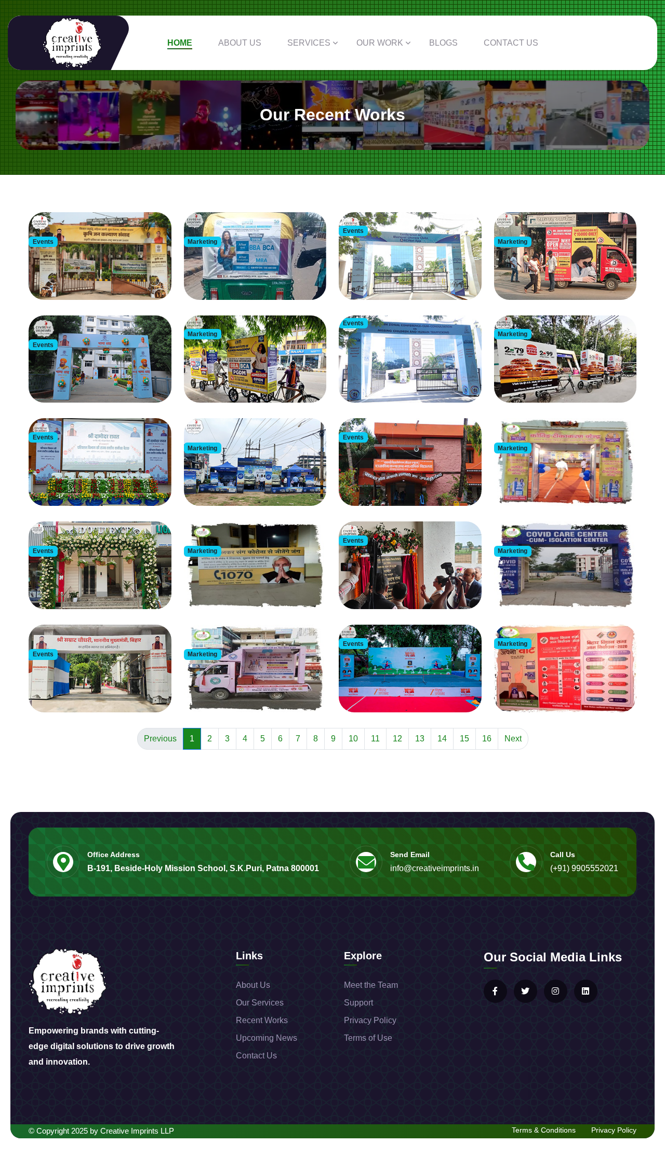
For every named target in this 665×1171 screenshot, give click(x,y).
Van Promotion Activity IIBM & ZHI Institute (565, 274)
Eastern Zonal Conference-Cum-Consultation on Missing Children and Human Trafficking (404, 366)
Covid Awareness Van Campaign (240, 686)
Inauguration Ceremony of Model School (97, 686)
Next (513, 738)
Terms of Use (368, 1038)
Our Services (260, 1002)
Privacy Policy (370, 1020)
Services (308, 42)
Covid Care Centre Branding (545, 583)
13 (419, 738)
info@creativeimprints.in (434, 868)
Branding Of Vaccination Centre (550, 480)
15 (464, 738)
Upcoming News (266, 1038)
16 (486, 738)
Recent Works (262, 1020)
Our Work (379, 42)
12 (397, 738)
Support (358, 1002)
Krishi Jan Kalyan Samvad (76, 274)
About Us (239, 42)
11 (375, 738)
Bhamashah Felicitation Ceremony (88, 377)
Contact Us (511, 42)
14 (442, 738)
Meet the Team (371, 985)
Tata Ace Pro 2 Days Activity (234, 480)
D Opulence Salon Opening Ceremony (93, 583)
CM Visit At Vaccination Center (238, 583)
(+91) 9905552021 (584, 868)
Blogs (443, 42)
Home (179, 42)
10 (353, 738)
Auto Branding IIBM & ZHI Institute (243, 274)
